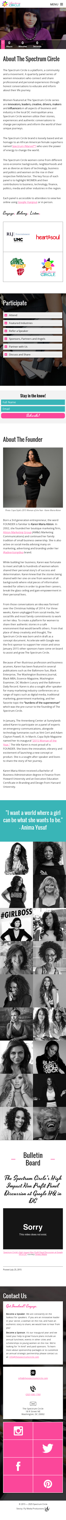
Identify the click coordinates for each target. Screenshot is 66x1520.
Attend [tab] (13, 315)
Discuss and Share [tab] (20, 354)
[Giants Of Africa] (18, 267)
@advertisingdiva (13, 552)
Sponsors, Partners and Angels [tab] (27, 338)
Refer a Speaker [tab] (18, 331)
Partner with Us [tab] (18, 346)
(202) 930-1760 (33, 1394)
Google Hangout (27, 202)
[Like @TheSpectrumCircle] (18, 1466)
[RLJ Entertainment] (18, 237)
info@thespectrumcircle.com (24, 1356)
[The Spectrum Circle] (48, 267)
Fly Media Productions (33, 1508)
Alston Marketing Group (17, 532)
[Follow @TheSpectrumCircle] (18, 1431)
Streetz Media (41, 1254)
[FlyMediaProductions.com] (47, 1508)
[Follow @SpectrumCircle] (48, 1448)
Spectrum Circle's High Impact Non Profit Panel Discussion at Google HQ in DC (33, 1253)
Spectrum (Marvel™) (24, 146)
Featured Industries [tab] (21, 323)
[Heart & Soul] (48, 237)
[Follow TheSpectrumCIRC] (48, 1484)
